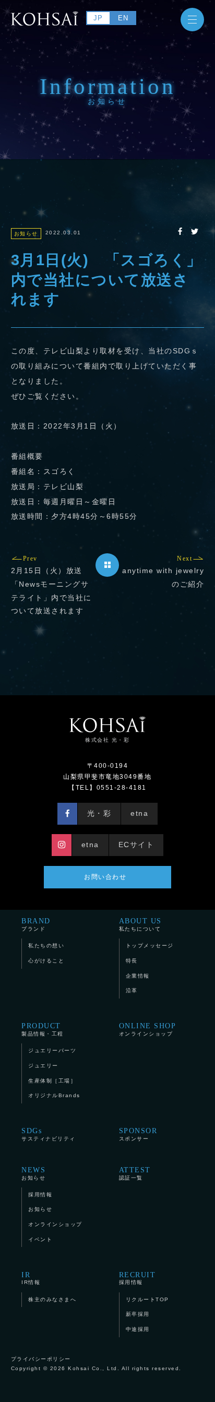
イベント (40, 1239)
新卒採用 (138, 1314)
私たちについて (140, 924)
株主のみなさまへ (52, 1299)
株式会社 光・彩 (107, 740)
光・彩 (99, 813)
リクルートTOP (147, 1299)
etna (139, 813)
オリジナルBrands (54, 1095)
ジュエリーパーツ (52, 1050)
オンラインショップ (147, 1029)
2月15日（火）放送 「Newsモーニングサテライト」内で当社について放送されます (51, 585)
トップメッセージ (150, 945)
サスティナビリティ (48, 1134)
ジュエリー (43, 1065)
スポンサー (138, 1134)
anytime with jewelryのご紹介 (163, 571)
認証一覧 (135, 1173)
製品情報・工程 (42, 1029)
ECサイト (136, 844)
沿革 (132, 990)
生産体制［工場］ (52, 1081)
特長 (132, 961)
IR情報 (30, 1278)
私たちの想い (46, 945)
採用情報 (40, 1194)
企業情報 (138, 976)
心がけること (46, 961)
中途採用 (138, 1329)
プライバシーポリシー (41, 1359)
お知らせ (33, 1173)
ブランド (36, 924)
